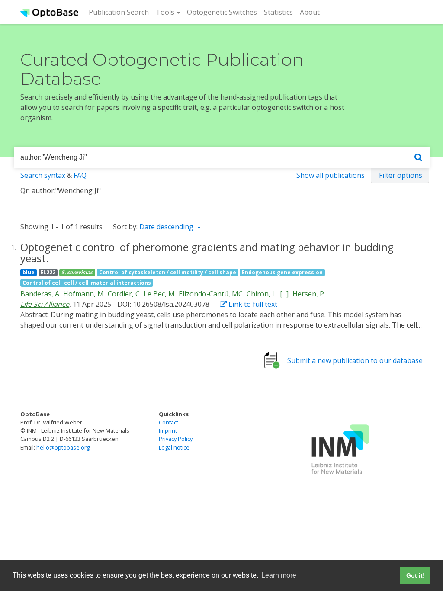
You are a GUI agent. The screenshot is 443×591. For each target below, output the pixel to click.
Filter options (400, 175)
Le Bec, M (159, 294)
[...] (284, 294)
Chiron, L (261, 294)
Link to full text (252, 304)
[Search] (418, 157)
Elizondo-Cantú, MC (211, 294)
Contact (168, 422)
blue (28, 272)
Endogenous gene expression (282, 272)
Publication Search (120, 12)
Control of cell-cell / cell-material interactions (86, 282)
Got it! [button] (415, 575)
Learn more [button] (278, 575)
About (310, 12)
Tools (165, 12)
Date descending (167, 226)
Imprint (168, 430)
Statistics (278, 12)
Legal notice (174, 447)
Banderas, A (39, 294)
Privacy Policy (176, 439)
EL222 (47, 272)
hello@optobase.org (63, 447)
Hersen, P (308, 294)
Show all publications (330, 175)
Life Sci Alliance (44, 304)
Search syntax (42, 175)
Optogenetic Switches (222, 12)
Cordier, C (124, 294)
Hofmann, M (83, 294)
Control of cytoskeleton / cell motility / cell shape (167, 272)
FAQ (80, 175)
